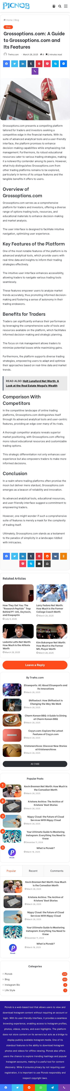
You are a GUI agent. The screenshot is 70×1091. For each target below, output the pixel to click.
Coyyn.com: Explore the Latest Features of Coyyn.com (45, 732)
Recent (33, 870)
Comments (56, 870)
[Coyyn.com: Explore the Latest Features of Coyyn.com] (12, 735)
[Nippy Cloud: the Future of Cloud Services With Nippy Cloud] (12, 821)
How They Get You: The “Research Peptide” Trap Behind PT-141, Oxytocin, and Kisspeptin (17, 610)
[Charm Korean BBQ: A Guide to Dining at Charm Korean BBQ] (12, 720)
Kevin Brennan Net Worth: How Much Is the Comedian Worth (45, 787)
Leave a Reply (35, 665)
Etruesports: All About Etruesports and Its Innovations (45, 686)
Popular (11, 870)
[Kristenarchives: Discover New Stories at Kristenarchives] (12, 750)
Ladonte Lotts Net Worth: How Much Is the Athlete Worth (17, 645)
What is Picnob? (46, 848)
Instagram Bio (12, 984)
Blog (16, 20)
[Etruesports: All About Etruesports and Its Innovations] (12, 689)
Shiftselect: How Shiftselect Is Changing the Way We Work (46, 702)
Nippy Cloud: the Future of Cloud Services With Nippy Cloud (45, 818)
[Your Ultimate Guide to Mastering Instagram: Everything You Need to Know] (12, 836)
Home (9, 20)
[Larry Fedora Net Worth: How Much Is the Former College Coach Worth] (51, 593)
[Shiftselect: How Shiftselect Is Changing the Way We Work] (12, 705)
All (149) (35, 764)
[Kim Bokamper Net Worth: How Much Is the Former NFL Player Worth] (51, 631)
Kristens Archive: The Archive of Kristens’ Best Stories (45, 803)
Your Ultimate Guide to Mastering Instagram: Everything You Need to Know (45, 835)
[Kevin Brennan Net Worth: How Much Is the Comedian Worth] (12, 790)
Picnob (8, 974)
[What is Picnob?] (12, 852)
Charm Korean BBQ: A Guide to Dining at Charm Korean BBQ (46, 717)
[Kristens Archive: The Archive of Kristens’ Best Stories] (12, 806)
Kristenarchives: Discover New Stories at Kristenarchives (45, 747)
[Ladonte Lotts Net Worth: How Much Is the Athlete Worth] (18, 631)
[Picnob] (16, 6)
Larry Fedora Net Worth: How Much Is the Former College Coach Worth (49, 608)
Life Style (10, 990)
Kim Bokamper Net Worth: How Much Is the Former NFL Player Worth (51, 645)
